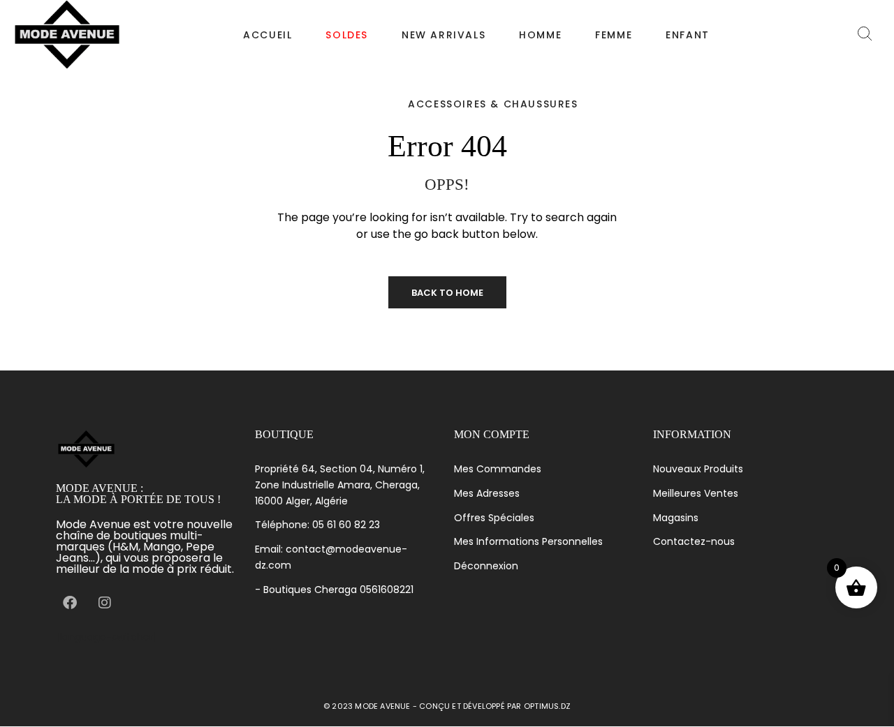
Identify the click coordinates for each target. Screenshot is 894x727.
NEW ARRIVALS (443, 35)
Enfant (688, 35)
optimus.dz (547, 706)
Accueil (267, 35)
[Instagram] (105, 603)
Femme (613, 35)
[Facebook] (70, 603)
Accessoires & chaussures (493, 104)
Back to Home (447, 292)
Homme (540, 35)
